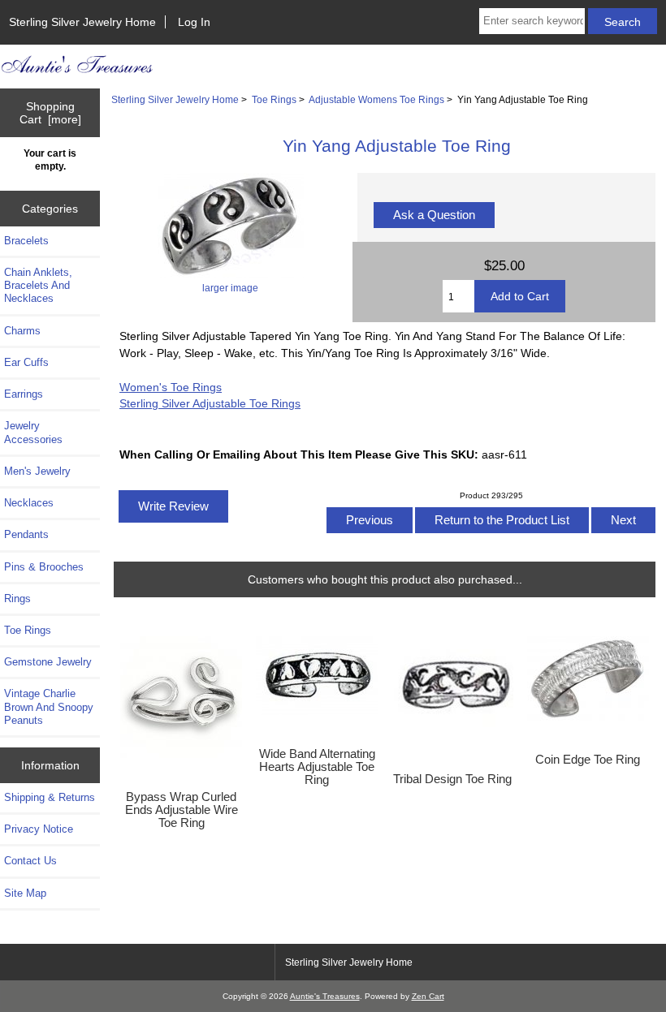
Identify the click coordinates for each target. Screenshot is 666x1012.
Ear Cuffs (26, 362)
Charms (22, 331)
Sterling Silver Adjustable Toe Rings (210, 403)
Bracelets (26, 241)
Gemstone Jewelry (48, 662)
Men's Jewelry (37, 471)
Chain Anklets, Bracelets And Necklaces (38, 285)
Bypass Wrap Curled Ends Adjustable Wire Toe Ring (181, 809)
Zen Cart (428, 996)
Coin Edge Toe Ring (587, 759)
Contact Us (30, 861)
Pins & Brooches (44, 567)
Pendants (26, 534)
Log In (194, 21)
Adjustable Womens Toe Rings (376, 99)
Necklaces (29, 503)
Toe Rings (274, 99)
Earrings (23, 394)
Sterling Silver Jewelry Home (82, 21)
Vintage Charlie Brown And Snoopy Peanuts (48, 706)
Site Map (25, 893)
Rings (17, 598)
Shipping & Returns (49, 797)
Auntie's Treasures (325, 996)
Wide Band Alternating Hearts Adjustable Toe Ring (317, 766)
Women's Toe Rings (170, 387)
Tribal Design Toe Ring (452, 779)
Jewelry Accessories (33, 432)
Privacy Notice (38, 829)
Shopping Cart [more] (50, 113)
